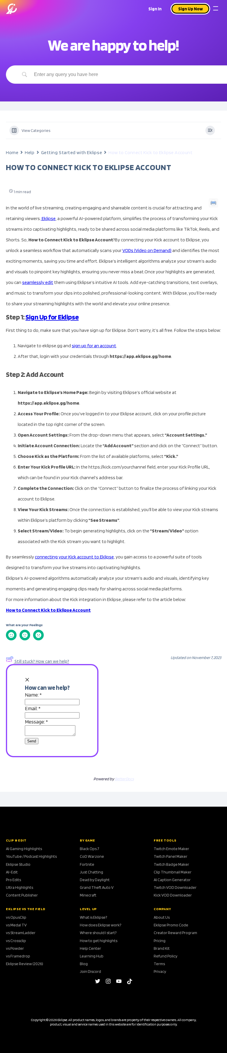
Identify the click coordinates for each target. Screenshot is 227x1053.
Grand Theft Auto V (97, 887)
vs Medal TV (16, 925)
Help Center (90, 948)
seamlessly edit (37, 282)
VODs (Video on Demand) (146, 250)
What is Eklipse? (93, 917)
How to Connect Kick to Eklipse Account (48, 610)
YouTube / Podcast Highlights (31, 856)
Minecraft (88, 895)
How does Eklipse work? (100, 925)
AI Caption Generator (172, 879)
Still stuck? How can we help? (41, 661)
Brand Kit (162, 948)
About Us (162, 917)
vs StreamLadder (20, 932)
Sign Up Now (190, 9)
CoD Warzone (92, 856)
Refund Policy (165, 956)
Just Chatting (91, 872)
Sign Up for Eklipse (52, 317)
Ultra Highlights (19, 887)
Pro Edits (13, 879)
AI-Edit (12, 872)
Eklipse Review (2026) (24, 963)
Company (162, 909)
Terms (159, 963)
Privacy (160, 971)
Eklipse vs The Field (26, 909)
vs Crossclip (16, 940)
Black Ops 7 (89, 848)
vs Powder (15, 948)
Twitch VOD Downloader (175, 887)
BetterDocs (124, 778)
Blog (84, 963)
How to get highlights (98, 940)
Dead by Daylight (95, 879)
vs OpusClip (16, 917)
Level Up (88, 909)
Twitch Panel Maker (170, 856)
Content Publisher (22, 895)
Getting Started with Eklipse (71, 152)
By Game (87, 840)
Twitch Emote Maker (171, 848)
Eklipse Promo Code (171, 925)
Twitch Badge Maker (171, 864)
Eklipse (48, 218)
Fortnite (87, 864)
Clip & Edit (16, 840)
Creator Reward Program (175, 932)
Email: (32, 708)
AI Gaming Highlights (24, 848)
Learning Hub (91, 956)
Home (12, 152)
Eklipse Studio (18, 864)
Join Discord (90, 971)
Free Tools (165, 840)
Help (29, 152)
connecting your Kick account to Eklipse (74, 557)
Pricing (160, 940)
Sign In (155, 9)
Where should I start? (98, 932)
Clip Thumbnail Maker (173, 872)
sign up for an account (94, 345)
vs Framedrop (18, 956)
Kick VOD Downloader (173, 895)
